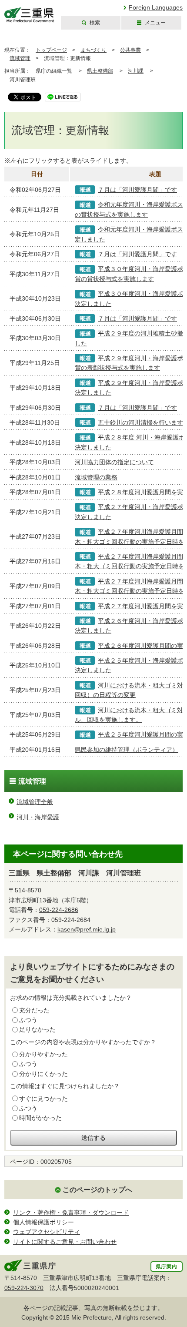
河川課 (136, 71)
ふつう (28, 1019)
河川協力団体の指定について (114, 462)
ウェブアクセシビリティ (46, 1231)
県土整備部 (100, 71)
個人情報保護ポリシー (43, 1222)
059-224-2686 (58, 909)
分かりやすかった (43, 1054)
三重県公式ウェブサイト (29, 15)
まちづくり (93, 50)
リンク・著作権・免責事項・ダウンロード (71, 1212)
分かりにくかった (43, 1073)
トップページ (51, 50)
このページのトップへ (97, 1189)
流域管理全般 (35, 801)
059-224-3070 (23, 1287)
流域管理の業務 (96, 477)
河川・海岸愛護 (38, 817)
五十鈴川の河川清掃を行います (140, 422)
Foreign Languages (156, 7)
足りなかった (37, 1029)
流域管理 (20, 58)
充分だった (34, 1010)
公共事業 (130, 50)
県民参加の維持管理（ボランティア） (126, 749)
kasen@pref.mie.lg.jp (86, 929)
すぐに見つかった (43, 1098)
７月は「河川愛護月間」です (137, 189)
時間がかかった (40, 1117)
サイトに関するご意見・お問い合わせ (65, 1241)
